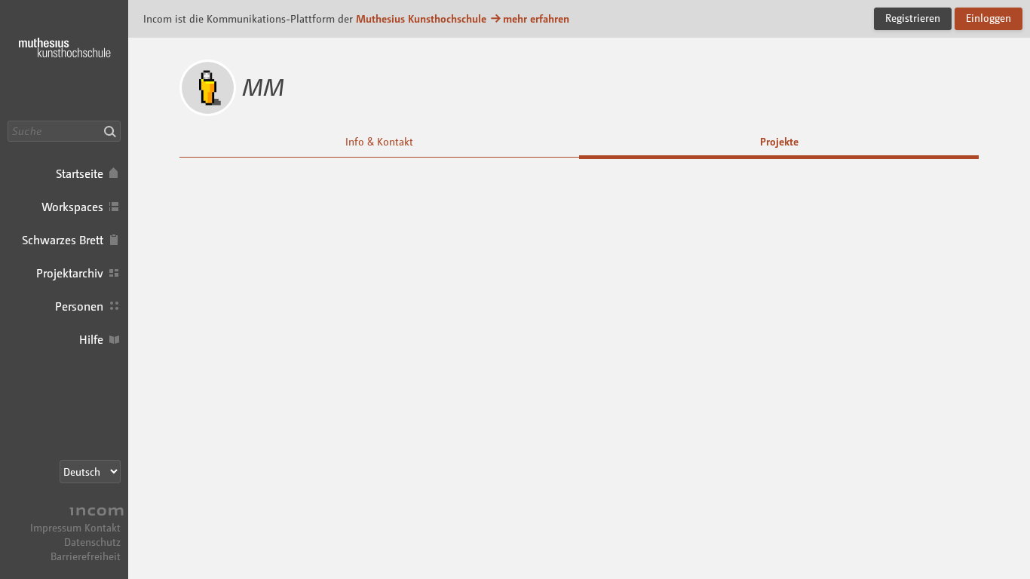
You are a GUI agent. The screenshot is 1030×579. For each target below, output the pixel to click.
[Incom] (94, 513)
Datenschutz (92, 541)
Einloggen (988, 17)
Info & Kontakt (379, 141)
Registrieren (912, 17)
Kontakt (102, 527)
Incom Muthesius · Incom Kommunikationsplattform (64, 60)
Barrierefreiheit (86, 556)
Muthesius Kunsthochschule (421, 18)
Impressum (55, 527)
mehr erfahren (536, 18)
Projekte (779, 141)
